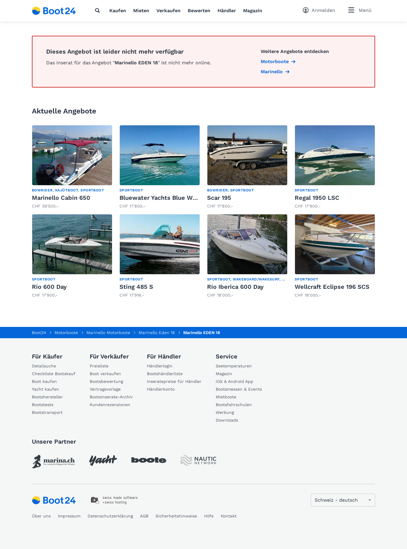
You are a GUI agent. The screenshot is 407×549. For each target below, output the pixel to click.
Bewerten (199, 10)
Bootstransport (47, 412)
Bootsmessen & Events (239, 389)
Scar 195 (219, 197)
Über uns (41, 516)
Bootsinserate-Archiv (111, 396)
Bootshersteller (47, 396)
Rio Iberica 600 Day (235, 286)
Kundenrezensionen (110, 404)
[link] (72, 167)
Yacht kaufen (45, 389)
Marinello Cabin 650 (61, 197)
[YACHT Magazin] (103, 460)
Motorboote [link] (275, 61)
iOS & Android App (234, 381)
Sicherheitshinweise (176, 516)
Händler (227, 10)
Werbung (225, 412)
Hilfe (209, 516)
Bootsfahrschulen (234, 404)
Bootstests (42, 404)
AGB (144, 516)
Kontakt (229, 516)
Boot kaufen (44, 381)
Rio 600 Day (49, 286)
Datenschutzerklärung (110, 516)
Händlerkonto (161, 389)
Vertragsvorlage (105, 389)
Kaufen (117, 10)
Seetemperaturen (234, 366)
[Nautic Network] (198, 460)
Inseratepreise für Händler (174, 381)
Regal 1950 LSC (317, 197)
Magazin (252, 10)
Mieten (141, 10)
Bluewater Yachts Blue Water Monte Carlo (180, 197)
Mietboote (226, 396)
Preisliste (99, 366)
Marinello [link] (272, 71)
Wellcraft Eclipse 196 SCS (332, 286)
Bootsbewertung (106, 381)
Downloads (227, 420)
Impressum (69, 516)
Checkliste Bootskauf (53, 373)
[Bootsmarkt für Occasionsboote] (54, 11)
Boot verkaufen (105, 373)
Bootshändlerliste (165, 373)
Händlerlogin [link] (160, 366)
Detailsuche (44, 366)
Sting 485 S (136, 286)
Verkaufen (168, 10)
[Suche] (98, 10)
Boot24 (39, 332)
